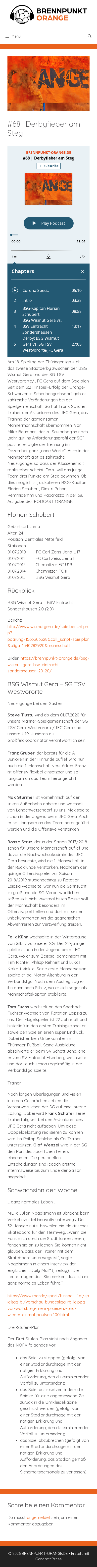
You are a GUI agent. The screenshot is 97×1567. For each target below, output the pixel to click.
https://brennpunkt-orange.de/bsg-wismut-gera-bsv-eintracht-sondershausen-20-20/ (48, 664)
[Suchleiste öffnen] (89, 36)
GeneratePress (48, 1559)
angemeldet (38, 1517)
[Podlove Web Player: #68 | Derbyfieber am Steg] (48, 251)
